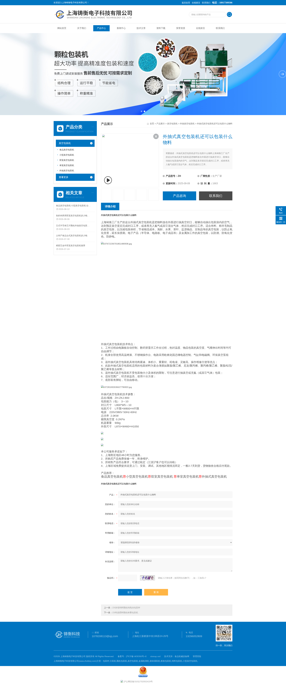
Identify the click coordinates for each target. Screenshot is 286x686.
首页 (152, 124)
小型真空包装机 (66, 155)
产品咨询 (179, 196)
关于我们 (81, 28)
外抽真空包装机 (66, 170)
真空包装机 (65, 143)
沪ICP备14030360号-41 (136, 656)
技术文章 (141, 28)
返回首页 (186, 3)
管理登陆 (197, 656)
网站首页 (61, 28)
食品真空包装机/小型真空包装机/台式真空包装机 (73, 206)
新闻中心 (121, 28)
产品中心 (101, 28)
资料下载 (160, 28)
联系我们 (206, 3)
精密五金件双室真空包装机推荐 (70, 245)
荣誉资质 (180, 28)
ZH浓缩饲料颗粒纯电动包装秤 (126, 608)
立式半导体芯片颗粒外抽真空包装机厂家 (73, 225)
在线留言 (196, 3)
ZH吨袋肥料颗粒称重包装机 (125, 612)
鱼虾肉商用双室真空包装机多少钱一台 (73, 216)
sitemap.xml (155, 656)
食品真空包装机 (66, 150)
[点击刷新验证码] (147, 577)
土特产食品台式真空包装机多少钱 (71, 235)
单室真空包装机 (66, 165)
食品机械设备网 (182, 656)
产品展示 (160, 124)
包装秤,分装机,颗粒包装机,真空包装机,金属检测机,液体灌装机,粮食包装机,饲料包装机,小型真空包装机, (150, 661)
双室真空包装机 (66, 160)
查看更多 (63, 177)
